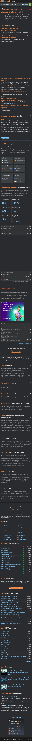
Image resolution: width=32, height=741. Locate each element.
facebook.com (8, 527)
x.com (5, 529)
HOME (13, 1)
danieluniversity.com (6, 547)
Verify (16, 471)
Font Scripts (6, 166)
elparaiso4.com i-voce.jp (9, 598)
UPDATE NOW (16, 351)
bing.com (6, 533)
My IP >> (28, 661)
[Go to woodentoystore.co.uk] (22, 12)
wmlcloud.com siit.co (8, 610)
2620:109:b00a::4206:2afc (9, 639)
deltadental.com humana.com (10, 614)
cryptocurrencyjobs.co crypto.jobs (11, 608)
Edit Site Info (5, 138)
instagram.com (22, 527)
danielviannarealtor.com (8, 556)
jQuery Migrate (20, 180)
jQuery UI (18, 181)
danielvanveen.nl (5, 574)
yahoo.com (21, 535)
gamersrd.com (5, 554)
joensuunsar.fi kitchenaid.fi (9, 622)
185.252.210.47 (5, 643)
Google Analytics (20, 160)
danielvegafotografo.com (8, 566)
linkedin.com (21, 533)
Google (16, 438)
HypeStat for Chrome (17, 588)
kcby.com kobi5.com (7, 600)
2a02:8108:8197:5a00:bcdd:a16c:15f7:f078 (13, 656)
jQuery (17, 178)
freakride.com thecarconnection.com (12, 618)
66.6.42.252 (4, 641)
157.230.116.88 (5, 650)
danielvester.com (6, 562)
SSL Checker (16, 452)
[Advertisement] (16, 60)
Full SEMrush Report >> (25, 343)
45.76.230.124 (5, 654)
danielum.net (4, 551)
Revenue (16, 366)
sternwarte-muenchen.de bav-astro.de (13, 612)
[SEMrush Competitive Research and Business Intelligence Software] (8, 288)
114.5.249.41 (4, 637)
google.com (7, 525)
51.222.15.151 (4, 647)
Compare (25, 4)
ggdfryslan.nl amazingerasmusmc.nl (11, 624)
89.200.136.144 (11, 103)
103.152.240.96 (5, 645)
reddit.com (21, 531)
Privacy (18, 739)
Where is (16, 403)
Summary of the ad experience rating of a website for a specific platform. (15, 386)
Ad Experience (16, 383)
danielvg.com (5, 560)
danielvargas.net (5, 572)
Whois (16, 489)
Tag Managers (19, 166)
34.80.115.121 (5, 633)
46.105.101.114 (5, 658)
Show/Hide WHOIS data (10, 702)
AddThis (6, 160)
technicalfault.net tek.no (9, 604)
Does (16, 417)
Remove (6, 705)
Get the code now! (16, 717)
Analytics (18, 158)
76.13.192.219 (4, 649)
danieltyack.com (5, 568)
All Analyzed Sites (7, 739)
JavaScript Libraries (18, 174)
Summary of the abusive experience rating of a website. (15, 397)
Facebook (6, 162)
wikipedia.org (7, 537)
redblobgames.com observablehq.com (12, 616)
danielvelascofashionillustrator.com (11, 564)
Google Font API (8, 168)
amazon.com (22, 529)
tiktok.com (7, 531)
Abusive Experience (16, 394)
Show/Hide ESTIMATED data (12, 697)
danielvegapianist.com (7, 570)
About (22, 739)
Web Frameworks (6, 174)
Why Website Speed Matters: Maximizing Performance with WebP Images (18, 672)
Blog (14, 739)
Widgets (4, 158)
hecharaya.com (5, 549)
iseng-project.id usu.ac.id (9, 596)
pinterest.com (8, 539)
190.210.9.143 (5, 635)
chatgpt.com (7, 535)
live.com (20, 537)
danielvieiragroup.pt (6, 552)
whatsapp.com (22, 539)
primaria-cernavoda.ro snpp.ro (10, 602)
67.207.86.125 (5, 631)
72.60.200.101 (5, 652)
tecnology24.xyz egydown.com (10, 606)
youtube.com (22, 525)
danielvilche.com (5, 558)
